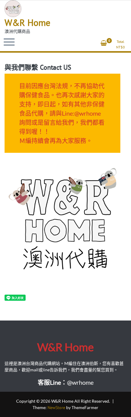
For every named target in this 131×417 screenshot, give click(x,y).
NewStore (56, 407)
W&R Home (27, 22)
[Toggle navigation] (9, 42)
